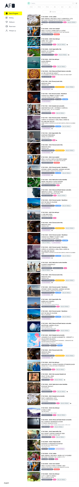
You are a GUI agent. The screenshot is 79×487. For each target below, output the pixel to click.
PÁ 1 (55, 7)
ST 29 (39, 7)
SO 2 (62, 7)
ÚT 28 (31, 7)
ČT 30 (47, 7)
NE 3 (70, 7)
